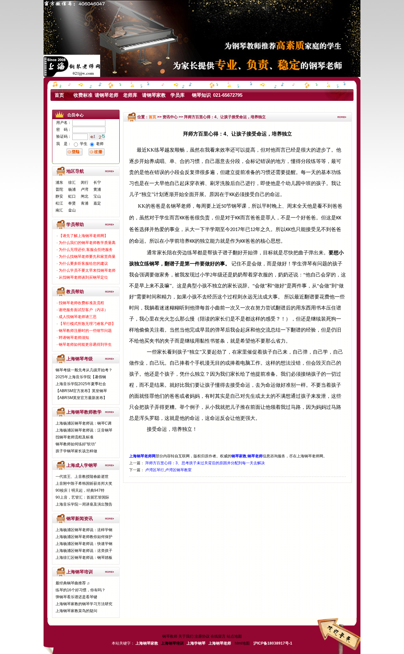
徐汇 (72, 182)
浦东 (59, 182)
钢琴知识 (201, 95)
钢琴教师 (169, 636)
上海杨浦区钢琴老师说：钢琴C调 (83, 423)
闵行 (84, 182)
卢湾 (84, 189)
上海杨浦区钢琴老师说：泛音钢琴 (84, 430)
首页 (59, 95)
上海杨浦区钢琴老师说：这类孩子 (84, 550)
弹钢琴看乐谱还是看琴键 (76, 597)
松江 (59, 203)
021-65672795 (227, 95)
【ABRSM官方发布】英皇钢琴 (81, 391)
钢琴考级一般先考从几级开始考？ (84, 370)
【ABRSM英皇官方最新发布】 (81, 398)
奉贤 (72, 203)
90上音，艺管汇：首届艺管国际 (82, 497)
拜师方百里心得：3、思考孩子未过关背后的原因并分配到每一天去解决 (205, 463)
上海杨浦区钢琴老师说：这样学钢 (84, 530)
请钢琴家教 (154, 95)
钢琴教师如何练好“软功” (76, 444)
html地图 (242, 643)
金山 (72, 210)
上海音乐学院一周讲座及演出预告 (84, 504)
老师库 (130, 95)
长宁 (97, 182)
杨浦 (72, 189)
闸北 (84, 196)
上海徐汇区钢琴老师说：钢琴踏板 (84, 557)
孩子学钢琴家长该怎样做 (76, 451)
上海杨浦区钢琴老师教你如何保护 (84, 537)
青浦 (84, 203)
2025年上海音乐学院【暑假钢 (81, 377)
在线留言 (218, 636)
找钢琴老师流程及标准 (74, 437)
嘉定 (97, 203)
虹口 (72, 196)
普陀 (59, 189)
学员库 (177, 95)
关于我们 (185, 636)
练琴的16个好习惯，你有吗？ (80, 590)
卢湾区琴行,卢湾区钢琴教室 (168, 470)
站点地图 (234, 636)
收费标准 (83, 95)
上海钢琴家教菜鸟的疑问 (76, 611)
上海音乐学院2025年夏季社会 (81, 384)
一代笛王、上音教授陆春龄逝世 (82, 476)
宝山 (97, 196)
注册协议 (202, 636)
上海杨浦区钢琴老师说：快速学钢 (84, 543)
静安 (59, 196)
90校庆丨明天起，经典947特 (80, 490)
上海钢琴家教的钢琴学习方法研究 (84, 604)
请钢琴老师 (106, 95)
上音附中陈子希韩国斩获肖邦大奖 (84, 483)
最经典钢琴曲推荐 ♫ (73, 583)
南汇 (59, 210)
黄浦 (97, 189)
